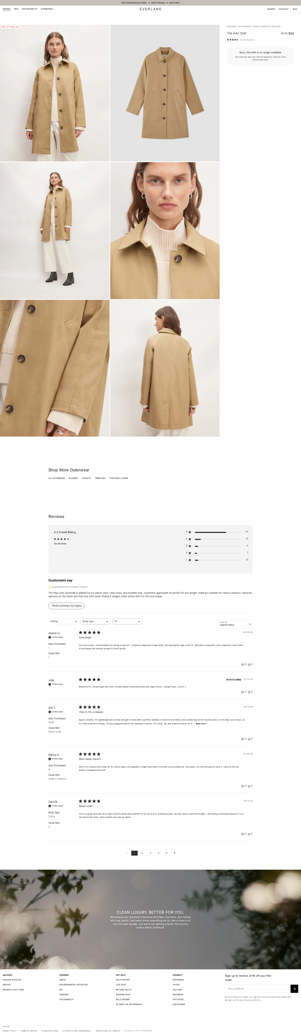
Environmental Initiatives (73, 984)
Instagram (178, 979)
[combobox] (63, 623)
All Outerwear (56, 478)
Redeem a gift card (13, 989)
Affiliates (178, 999)
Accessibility (66, 999)
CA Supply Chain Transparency (76, 1031)
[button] (295, 9)
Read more (201, 723)
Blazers (73, 478)
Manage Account (12, 979)
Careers (63, 994)
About (62, 979)
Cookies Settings (49, 1031)
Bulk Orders (123, 999)
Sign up (7, 984)
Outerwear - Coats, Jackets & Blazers (259, 26)
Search (271, 9)
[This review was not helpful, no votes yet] (249, 664)
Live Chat (121, 984)
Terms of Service (29, 1031)
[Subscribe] (294, 989)
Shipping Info (123, 994)
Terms (257, 1000)
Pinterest (178, 994)
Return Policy (124, 989)
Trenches (100, 478)
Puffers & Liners (119, 478)
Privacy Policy (243, 1000)
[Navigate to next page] (174, 853)
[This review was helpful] (243, 664)
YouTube (177, 989)
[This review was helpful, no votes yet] (242, 692)
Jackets (86, 478)
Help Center (123, 979)
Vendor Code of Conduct (108, 1031)
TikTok (176, 984)
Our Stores (179, 1004)
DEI (61, 989)
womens (231, 26)
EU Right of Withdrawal (129, 1004)
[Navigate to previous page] (126, 853)
